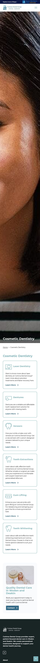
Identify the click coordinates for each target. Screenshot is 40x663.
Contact (11, 608)
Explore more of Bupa (9, 2)
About (5, 660)
